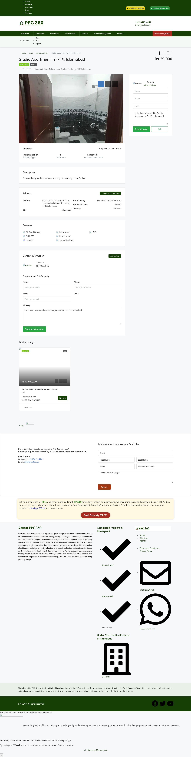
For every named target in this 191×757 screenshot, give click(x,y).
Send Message (141, 129)
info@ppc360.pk (142, 25)
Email (25, 293)
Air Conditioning (33, 232)
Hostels (120, 33)
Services (84, 33)
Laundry (29, 240)
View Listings (115, 256)
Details (62, 398)
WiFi (95, 232)
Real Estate (25, 33)
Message (27, 305)
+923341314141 (35, 459)
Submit (104, 487)
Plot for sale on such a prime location (40, 389)
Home (23, 53)
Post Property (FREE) (162, 34)
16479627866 (42, 266)
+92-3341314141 (143, 22)
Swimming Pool (66, 240)
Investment (40, 33)
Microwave (64, 232)
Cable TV (30, 236)
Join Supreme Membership (95, 750)
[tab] (101, 84)
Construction (70, 33)
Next (21, 425)
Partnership (54, 33)
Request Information (34, 329)
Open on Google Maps (111, 193)
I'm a (76, 293)
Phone (77, 282)
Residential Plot (42, 53)
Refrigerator (64, 236)
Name (26, 282)
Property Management (102, 33)
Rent (31, 53)
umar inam (28, 407)
